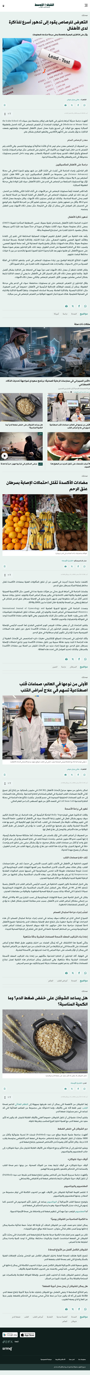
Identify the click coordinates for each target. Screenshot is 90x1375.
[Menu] (86, 5)
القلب (85, 1107)
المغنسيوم (80, 1211)
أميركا (56, 313)
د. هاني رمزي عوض (74, 99)
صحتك (85, 15)
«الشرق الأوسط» (67, 560)
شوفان (74, 1321)
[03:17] (21, 446)
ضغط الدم (16, 1316)
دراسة (65, 313)
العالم (50, 980)
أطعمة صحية (62, 1316)
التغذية (50, 1316)
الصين (54, 666)
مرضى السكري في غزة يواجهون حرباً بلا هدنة (19, 463)
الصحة (74, 313)
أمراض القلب (62, 980)
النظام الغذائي (22, 1104)
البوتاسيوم (51, 1201)
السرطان (73, 666)
